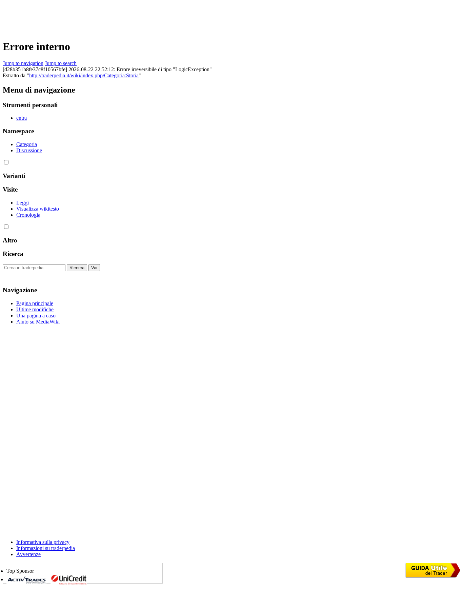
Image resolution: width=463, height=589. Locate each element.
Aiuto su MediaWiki (38, 322)
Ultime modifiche (35, 309)
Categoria (26, 144)
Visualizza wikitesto (37, 209)
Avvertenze (28, 554)
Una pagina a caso (36, 315)
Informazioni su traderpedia (45, 548)
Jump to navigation (23, 63)
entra (21, 118)
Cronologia (28, 215)
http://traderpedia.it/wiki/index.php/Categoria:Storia (84, 75)
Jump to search (61, 63)
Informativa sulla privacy (42, 542)
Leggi (22, 202)
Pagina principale (34, 303)
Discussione (29, 150)
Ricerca (13, 253)
